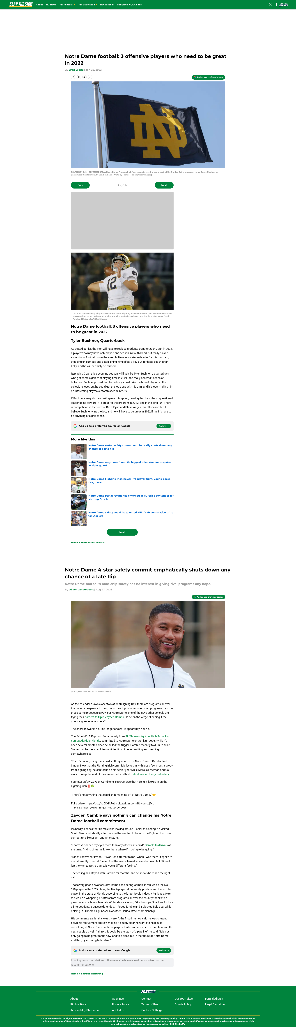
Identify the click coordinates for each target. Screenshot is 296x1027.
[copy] (90, 77)
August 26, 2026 (117, 807)
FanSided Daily (214, 998)
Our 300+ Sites (184, 998)
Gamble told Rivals (156, 845)
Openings (118, 998)
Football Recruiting (92, 973)
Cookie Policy (183, 1004)
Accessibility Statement (85, 1010)
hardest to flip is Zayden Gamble (105, 717)
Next (164, 185)
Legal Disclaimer (215, 1004)
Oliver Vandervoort (81, 589)
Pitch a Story (78, 1004)
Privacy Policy (120, 1004)
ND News (51, 4)
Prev (80, 185)
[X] (270, 4)
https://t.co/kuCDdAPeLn (101, 803)
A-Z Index (118, 1010)
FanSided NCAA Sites (129, 4)
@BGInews (124, 781)
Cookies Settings (151, 1010)
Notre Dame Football (93, 542)
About (39, 4)
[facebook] (276, 4)
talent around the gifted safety (150, 774)
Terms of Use (149, 1004)
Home (74, 542)
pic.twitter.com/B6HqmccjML (136, 803)
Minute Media (54, 1018)
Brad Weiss (76, 69)
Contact (146, 998)
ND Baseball (107, 4)
